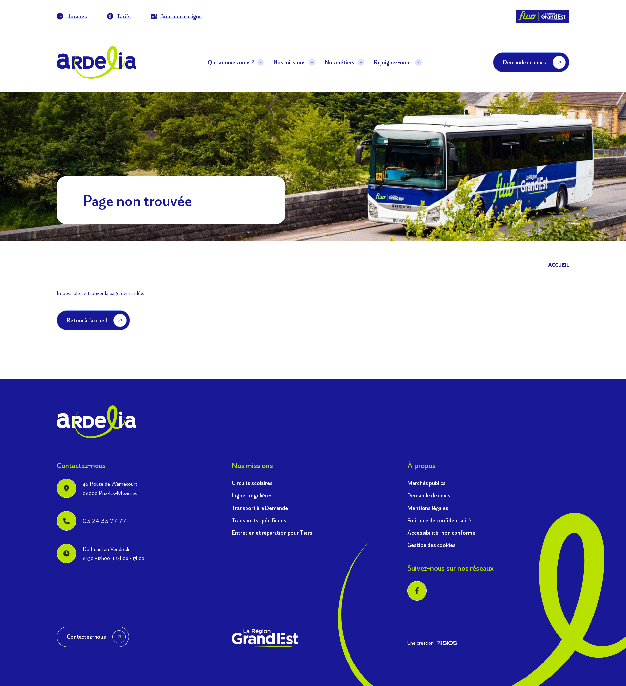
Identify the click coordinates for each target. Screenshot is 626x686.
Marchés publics (426, 483)
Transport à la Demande (260, 507)
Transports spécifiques (259, 520)
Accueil (558, 264)
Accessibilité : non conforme (441, 532)
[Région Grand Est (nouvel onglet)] (265, 638)
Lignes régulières (252, 495)
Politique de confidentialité (439, 520)
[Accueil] (96, 62)
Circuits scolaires (252, 483)
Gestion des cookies (431, 545)
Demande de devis (428, 495)
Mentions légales (427, 507)
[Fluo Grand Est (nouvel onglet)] (542, 16)
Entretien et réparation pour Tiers (272, 532)
